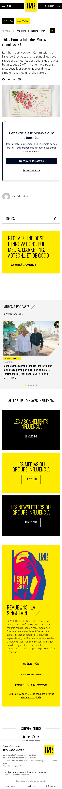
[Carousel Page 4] (33, 385)
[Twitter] (8, 79)
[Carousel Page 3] (31, 385)
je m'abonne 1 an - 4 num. (31, 674)
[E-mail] (19, 79)
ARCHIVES (8, 20)
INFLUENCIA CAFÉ (12, 358)
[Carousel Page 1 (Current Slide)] (25, 385)
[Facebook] (3, 79)
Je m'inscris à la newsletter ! (23, 264)
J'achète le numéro (31, 663)
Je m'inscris (31, 522)
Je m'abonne (31, 436)
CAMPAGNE (22, 20)
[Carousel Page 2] (28, 385)
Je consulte (31, 479)
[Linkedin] (14, 79)
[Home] (31, 5)
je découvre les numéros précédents (31, 685)
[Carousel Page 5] (36, 385)
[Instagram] (33, 736)
